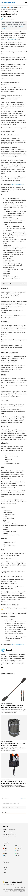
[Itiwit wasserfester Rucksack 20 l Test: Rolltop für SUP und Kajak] (14, 739)
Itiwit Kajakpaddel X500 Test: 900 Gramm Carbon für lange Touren (12, 706)
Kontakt (4, 870)
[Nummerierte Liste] (9, 807)
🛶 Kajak (9, 7)
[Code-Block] (14, 807)
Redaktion (9, 650)
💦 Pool (4, 856)
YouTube (5, 832)
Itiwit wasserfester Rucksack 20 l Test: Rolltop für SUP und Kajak (13, 744)
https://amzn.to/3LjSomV (17, 184)
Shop (4, 864)
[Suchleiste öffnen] (23, 2)
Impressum (17, 887)
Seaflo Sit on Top (12, 39)
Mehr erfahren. (22, 891)
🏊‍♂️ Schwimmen (18, 848)
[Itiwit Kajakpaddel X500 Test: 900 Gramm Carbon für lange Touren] (14, 701)
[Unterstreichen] (6, 807)
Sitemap (4, 872)
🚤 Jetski (5, 851)
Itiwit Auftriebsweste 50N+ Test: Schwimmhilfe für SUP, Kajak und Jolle (13, 782)
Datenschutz (22, 887)
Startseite (3, 7)
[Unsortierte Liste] (11, 807)
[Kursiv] (5, 807)
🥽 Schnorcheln (18, 845)
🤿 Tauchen (17, 856)
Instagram (5, 834)
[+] (19, 807)
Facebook (5, 837)
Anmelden (24, 798)
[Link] (15, 807)
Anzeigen (22, 283)
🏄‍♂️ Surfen (17, 853)
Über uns (5, 867)
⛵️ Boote (5, 848)
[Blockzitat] (12, 807)
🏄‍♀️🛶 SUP (17, 851)
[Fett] (3, 807)
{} (17, 807)
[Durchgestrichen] (8, 807)
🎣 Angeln (5, 845)
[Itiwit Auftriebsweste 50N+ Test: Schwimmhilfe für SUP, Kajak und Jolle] (14, 777)
